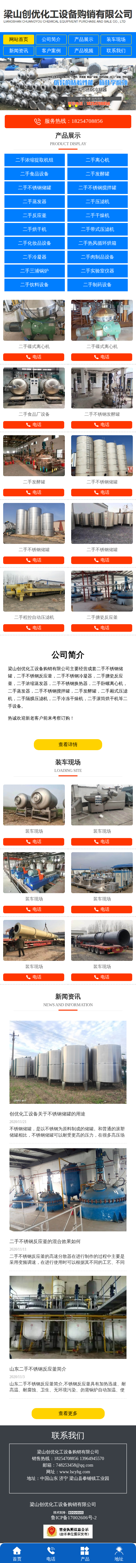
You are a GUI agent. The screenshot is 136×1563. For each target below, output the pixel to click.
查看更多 (68, 1413)
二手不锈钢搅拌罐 (97, 187)
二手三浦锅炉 (34, 270)
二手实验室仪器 (97, 270)
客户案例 (51, 50)
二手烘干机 (34, 229)
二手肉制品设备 (97, 257)
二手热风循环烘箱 (97, 243)
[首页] (17, 1550)
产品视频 (83, 50)
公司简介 (51, 39)
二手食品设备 (34, 173)
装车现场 (116, 39)
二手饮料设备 (34, 284)
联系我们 (116, 50)
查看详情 (68, 744)
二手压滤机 (97, 201)
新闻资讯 (18, 50)
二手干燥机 (97, 215)
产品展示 (83, 39)
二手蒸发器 (34, 201)
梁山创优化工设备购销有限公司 (63, 1504)
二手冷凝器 (34, 257)
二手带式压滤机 (97, 229)
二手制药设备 (97, 284)
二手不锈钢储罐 (34, 187)
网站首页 (18, 39)
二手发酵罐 (97, 173)
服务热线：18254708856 (74, 121)
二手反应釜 (34, 215)
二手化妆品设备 (34, 243)
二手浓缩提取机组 (34, 160)
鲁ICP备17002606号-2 (74, 1517)
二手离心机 (97, 160)
